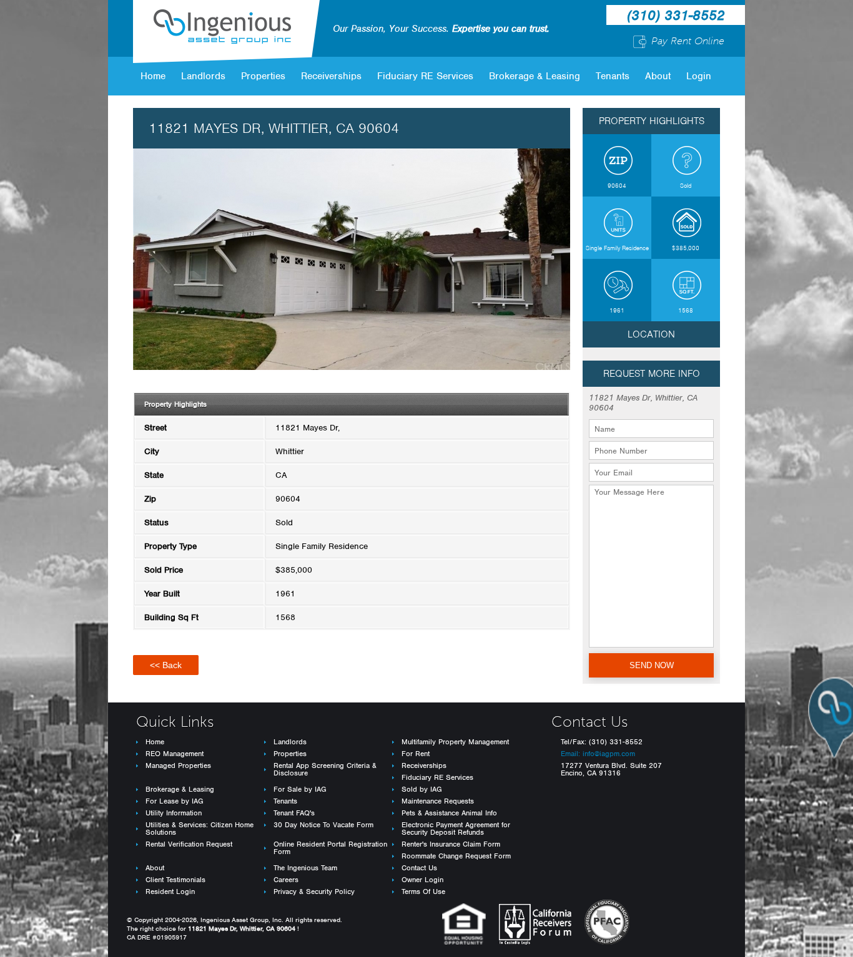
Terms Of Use (423, 891)
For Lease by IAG (174, 801)
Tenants (612, 76)
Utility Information (173, 813)
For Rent (416, 753)
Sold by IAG (422, 789)
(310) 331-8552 (676, 15)
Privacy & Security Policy (314, 891)
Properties (263, 76)
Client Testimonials (175, 879)
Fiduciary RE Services (425, 76)
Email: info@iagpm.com (598, 754)
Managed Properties (178, 765)
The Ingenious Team (305, 868)
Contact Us (419, 868)
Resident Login (170, 891)
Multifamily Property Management (455, 742)
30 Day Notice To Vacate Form (323, 824)
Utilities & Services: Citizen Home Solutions (199, 828)
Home (153, 76)
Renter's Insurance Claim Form (451, 844)
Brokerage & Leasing (534, 76)
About (658, 76)
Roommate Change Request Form (456, 856)
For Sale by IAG (300, 789)
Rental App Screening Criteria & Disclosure (325, 769)
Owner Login (422, 879)
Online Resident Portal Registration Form (330, 847)
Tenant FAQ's (294, 813)
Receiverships (331, 76)
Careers (286, 879)
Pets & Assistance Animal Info (449, 813)
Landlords (203, 76)
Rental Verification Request (188, 844)
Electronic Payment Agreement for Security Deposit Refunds (456, 828)
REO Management (174, 753)
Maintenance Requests (438, 801)
